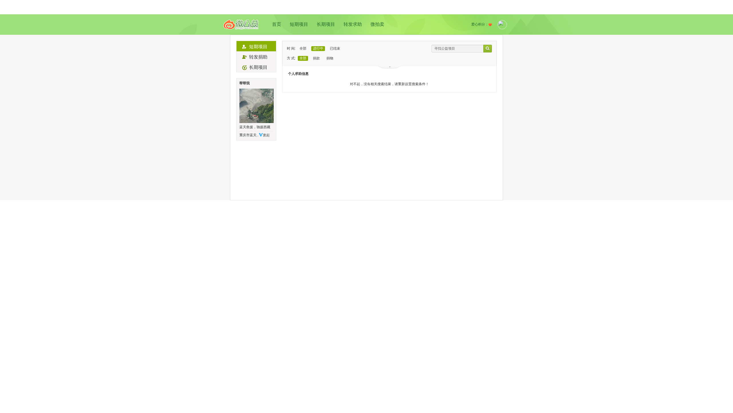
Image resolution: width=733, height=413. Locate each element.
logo (241, 25)
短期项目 (299, 24)
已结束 (335, 48)
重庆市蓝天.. (248, 135)
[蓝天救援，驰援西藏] (256, 106)
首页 (276, 24)
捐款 (316, 58)
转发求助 (353, 24)
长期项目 (326, 24)
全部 (302, 48)
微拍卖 (377, 24)
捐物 (329, 58)
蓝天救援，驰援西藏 (254, 127)
